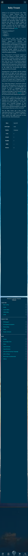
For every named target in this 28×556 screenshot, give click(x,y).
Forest (16, 28)
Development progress (8, 324)
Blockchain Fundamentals (9, 356)
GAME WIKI (4, 302)
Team (4, 329)
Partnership (6, 327)
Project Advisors (7, 331)
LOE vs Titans (6, 354)
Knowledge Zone (7, 341)
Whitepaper (6, 322)
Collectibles (6, 312)
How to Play (6, 304)
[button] (25, 2)
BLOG (2, 336)
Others (5, 359)
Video (4, 344)
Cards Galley (6, 309)
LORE (4, 314)
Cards (4, 307)
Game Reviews (6, 349)
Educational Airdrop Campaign (10, 351)
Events (5, 339)
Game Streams (6, 346)
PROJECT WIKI (4, 319)
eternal (19, 93)
